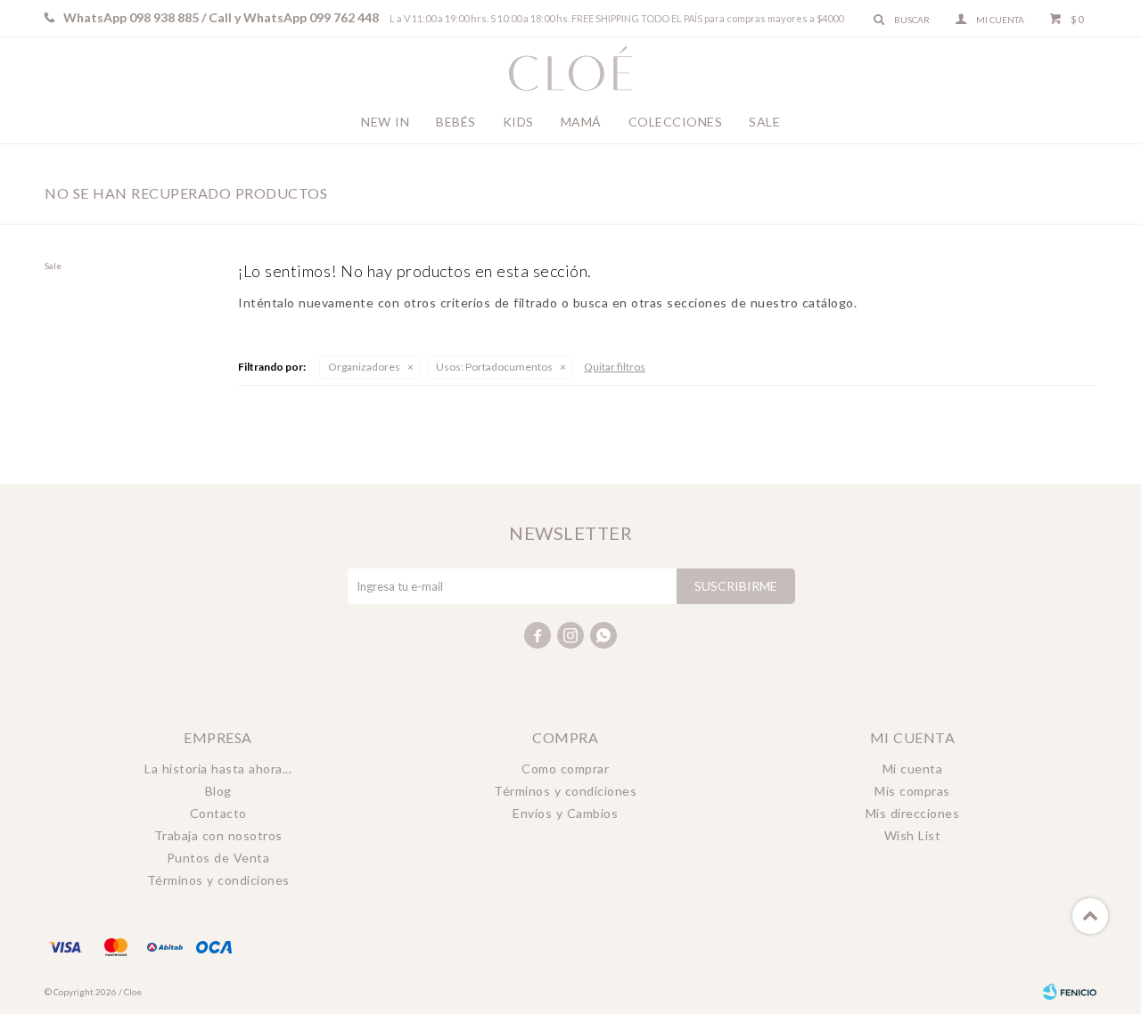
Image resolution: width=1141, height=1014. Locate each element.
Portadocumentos (494, 366)
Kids (518, 121)
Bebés (456, 121)
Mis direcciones (913, 813)
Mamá (581, 121)
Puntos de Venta (218, 857)
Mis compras (912, 790)
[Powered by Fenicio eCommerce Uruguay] (1069, 991)
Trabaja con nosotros (218, 835)
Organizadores (364, 366)
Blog (218, 790)
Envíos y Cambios (565, 813)
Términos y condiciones (218, 879)
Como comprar (565, 768)
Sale (764, 121)
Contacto (218, 813)
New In (385, 121)
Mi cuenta (912, 768)
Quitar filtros (614, 366)
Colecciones (675, 121)
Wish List (912, 835)
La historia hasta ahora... (217, 768)
